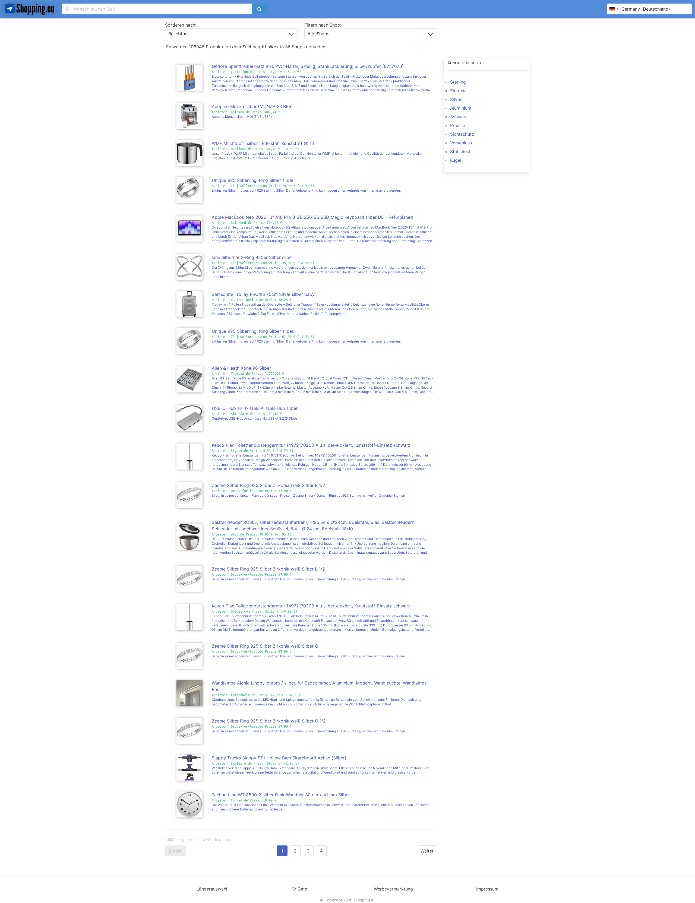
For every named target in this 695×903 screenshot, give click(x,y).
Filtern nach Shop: (322, 25)
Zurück (176, 851)
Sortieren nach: (180, 25)
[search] (259, 9)
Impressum (487, 889)
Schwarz (459, 116)
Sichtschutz (462, 134)
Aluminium (460, 108)
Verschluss (461, 142)
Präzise (457, 125)
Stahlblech (461, 151)
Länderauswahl (212, 889)
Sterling (458, 82)
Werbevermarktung (393, 889)
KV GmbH (300, 889)
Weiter (427, 851)
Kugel (455, 160)
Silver (456, 99)
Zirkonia (458, 90)
